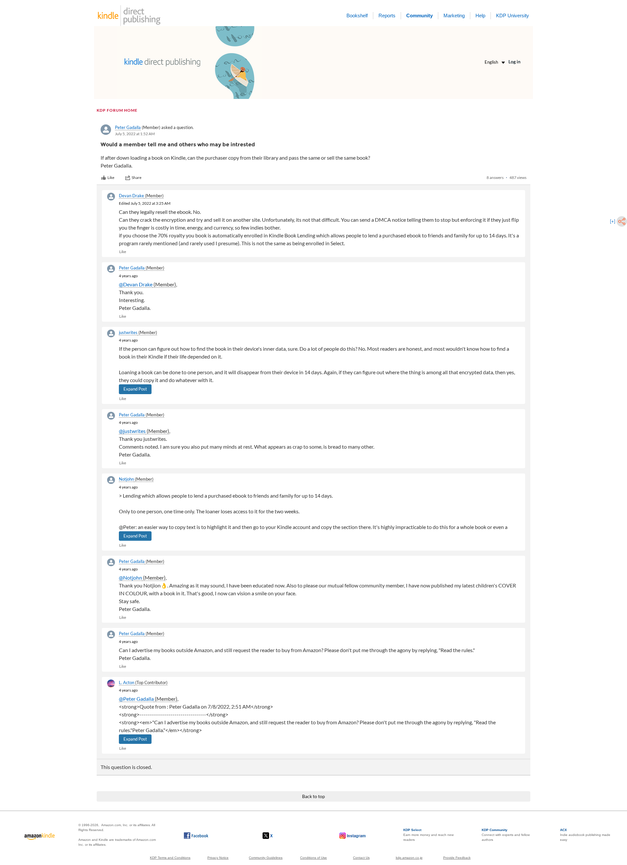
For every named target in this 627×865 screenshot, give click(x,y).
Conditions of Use (313, 857)
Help (480, 15)
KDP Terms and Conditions (170, 857)
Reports (386, 15)
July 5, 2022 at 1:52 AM (135, 133)
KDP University (512, 15)
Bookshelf (357, 15)
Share (136, 177)
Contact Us (361, 857)
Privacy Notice (218, 857)
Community (419, 15)
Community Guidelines (265, 857)
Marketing (454, 15)
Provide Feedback (457, 857)
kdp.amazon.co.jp (409, 857)
